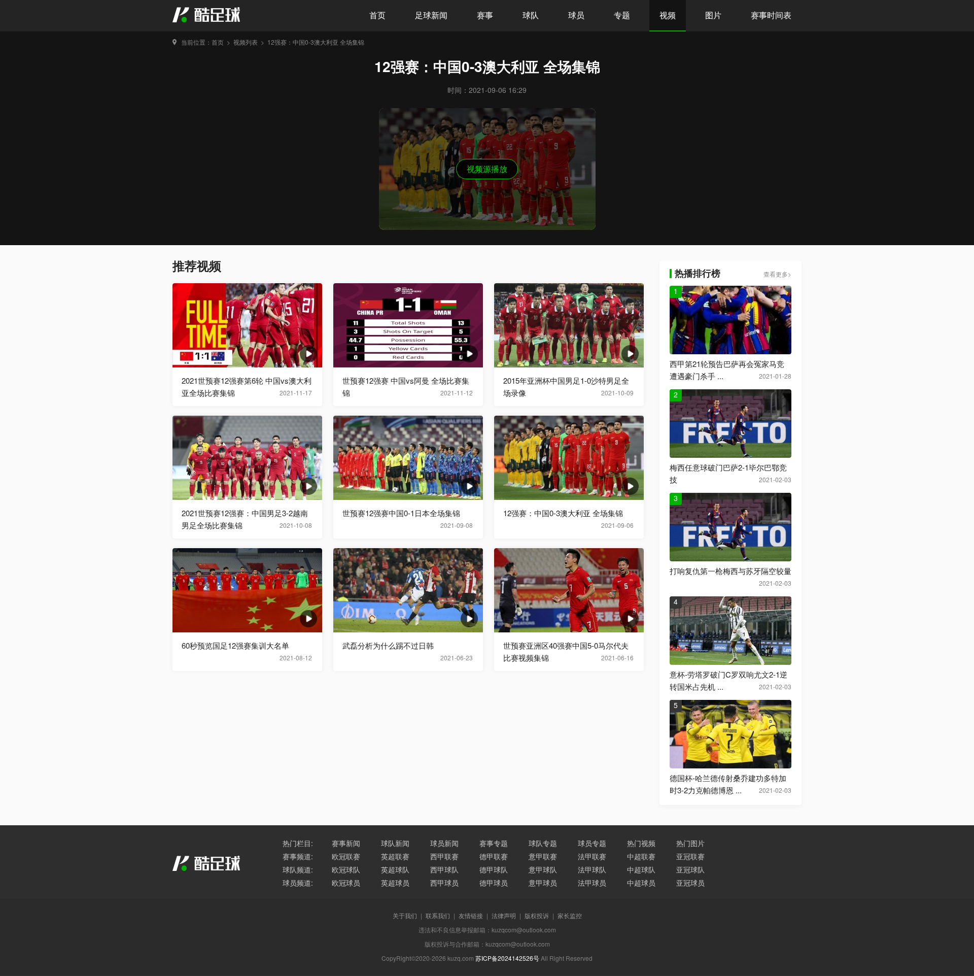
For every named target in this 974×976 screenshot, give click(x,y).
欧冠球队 (346, 869)
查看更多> (777, 274)
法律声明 (504, 915)
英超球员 (395, 883)
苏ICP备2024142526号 (507, 958)
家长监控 (570, 915)
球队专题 (543, 843)
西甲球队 (444, 869)
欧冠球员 (346, 883)
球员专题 (592, 843)
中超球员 (641, 883)
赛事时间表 (771, 15)
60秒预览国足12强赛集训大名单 (235, 645)
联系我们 (438, 915)
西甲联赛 (444, 856)
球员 (576, 15)
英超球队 (395, 869)
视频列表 (245, 42)
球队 (531, 15)
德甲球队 (493, 869)
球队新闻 (395, 843)
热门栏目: (298, 843)
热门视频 (641, 843)
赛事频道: (298, 856)
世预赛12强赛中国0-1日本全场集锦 (401, 513)
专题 (622, 15)
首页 (377, 15)
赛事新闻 (346, 843)
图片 (713, 15)
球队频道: (298, 869)
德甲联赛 (493, 856)
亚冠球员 (690, 883)
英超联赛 (395, 856)
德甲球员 (493, 883)
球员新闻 (444, 843)
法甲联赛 (592, 856)
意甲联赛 (543, 856)
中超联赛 (641, 856)
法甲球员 (592, 883)
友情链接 (471, 915)
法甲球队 (592, 869)
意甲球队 (543, 869)
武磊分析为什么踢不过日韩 (388, 645)
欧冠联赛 (346, 856)
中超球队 (641, 869)
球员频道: (298, 883)
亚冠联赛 (690, 856)
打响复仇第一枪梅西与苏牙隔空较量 (730, 570)
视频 (667, 15)
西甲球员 (444, 883)
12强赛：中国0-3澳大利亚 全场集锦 (315, 42)
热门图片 (690, 843)
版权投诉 (537, 915)
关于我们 (405, 915)
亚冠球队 (690, 869)
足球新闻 (431, 15)
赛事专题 (493, 843)
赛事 (485, 15)
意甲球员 (543, 883)
